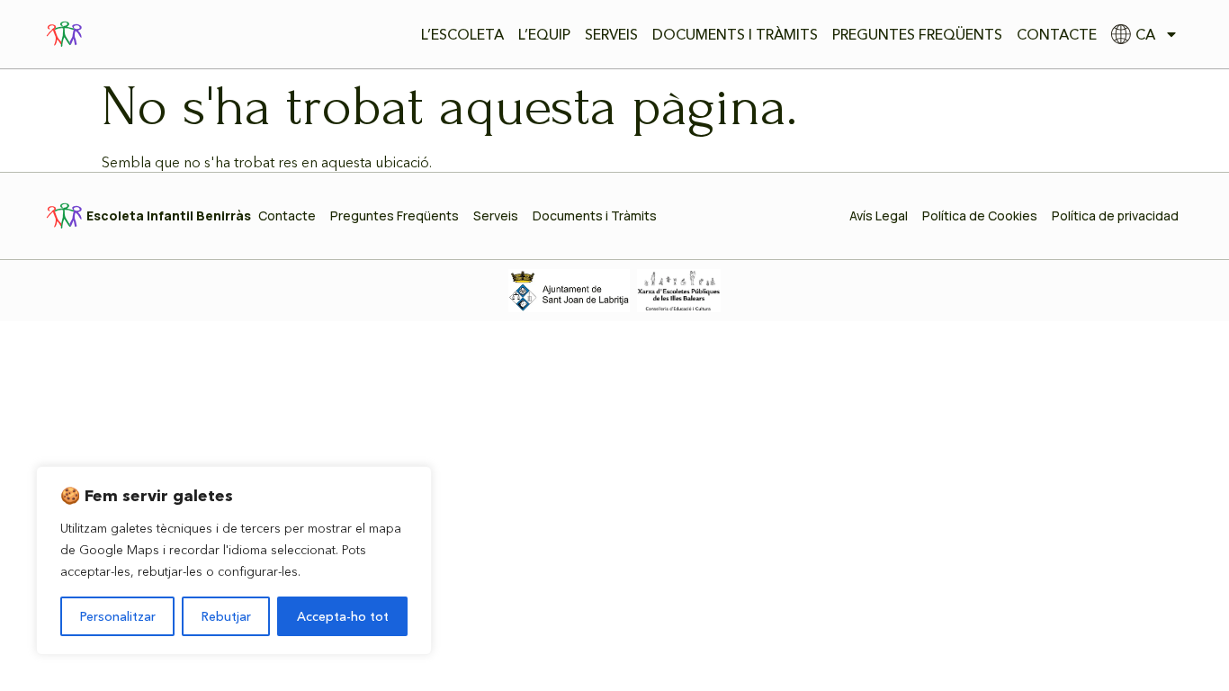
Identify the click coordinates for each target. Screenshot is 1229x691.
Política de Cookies (979, 215)
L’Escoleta (462, 34)
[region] (234, 560)
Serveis (611, 34)
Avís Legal (878, 215)
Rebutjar (226, 616)
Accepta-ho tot (343, 616)
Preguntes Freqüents (917, 34)
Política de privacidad (1115, 215)
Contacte (1057, 34)
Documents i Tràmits (735, 34)
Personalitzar (118, 616)
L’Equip (544, 34)
